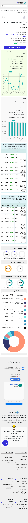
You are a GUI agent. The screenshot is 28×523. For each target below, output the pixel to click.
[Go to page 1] (19, 401)
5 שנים (1, 152)
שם (24, 152)
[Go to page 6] (11, 401)
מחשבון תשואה (9, 457)
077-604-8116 (23, 509)
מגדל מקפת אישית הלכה (23, 225)
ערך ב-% (11, 295)
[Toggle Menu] (3, 3)
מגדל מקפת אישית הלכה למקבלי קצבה (23, 167)
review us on (16, 379)
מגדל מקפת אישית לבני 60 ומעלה (23, 233)
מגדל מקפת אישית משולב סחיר (23, 215)
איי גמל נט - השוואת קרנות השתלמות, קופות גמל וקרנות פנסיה (12, 368)
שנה (13, 152)
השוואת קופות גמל (22, 459)
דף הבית (25, 10)
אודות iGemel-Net (22, 481)
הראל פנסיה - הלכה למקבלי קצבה (23, 175)
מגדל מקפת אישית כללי (23, 218)
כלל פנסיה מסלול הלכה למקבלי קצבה (23, 182)
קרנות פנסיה (20, 10)
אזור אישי (10, 455)
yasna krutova (14, 384)
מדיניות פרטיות (23, 486)
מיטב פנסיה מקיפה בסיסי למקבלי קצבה (23, 190)
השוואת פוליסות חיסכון (21, 462)
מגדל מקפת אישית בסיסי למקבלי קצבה (23, 179)
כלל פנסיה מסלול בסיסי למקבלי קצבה (23, 171)
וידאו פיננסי (10, 463)
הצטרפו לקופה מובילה (15, 47)
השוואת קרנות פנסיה (21, 464)
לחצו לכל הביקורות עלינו (14, 404)
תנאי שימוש (24, 483)
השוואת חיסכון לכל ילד (21, 467)
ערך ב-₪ (5, 295)
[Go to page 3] (16, 401)
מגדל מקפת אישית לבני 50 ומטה (23, 211)
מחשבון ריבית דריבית (7, 460)
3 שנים (6, 152)
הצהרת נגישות (23, 489)
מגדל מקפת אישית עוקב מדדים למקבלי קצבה (23, 158)
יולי (17, 152)
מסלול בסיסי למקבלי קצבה (23, 154)
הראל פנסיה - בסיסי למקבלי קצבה (23, 186)
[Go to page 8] (8, 401)
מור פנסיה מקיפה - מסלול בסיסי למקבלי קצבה (23, 163)
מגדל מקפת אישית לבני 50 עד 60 (23, 222)
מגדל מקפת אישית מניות (23, 208)
